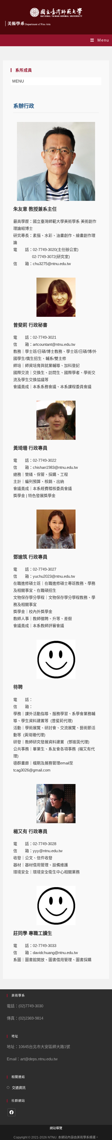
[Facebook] (11, 1112)
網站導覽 (56, 1128)
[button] (18, 81)
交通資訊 (19, 1088)
